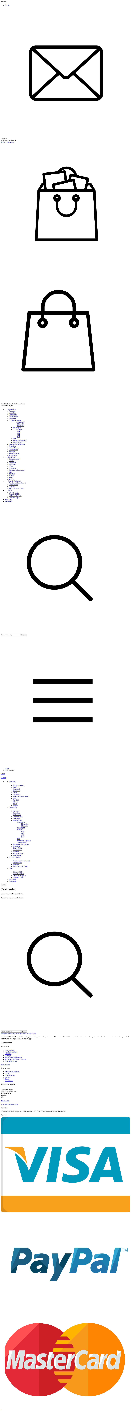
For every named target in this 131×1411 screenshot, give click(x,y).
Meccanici (20, 426)
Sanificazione (13, 450)
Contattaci (8, 1054)
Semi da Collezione (13, 481)
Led (14, 439)
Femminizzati (13, 485)
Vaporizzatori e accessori (17, 470)
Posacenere (12, 464)
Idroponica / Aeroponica (17, 444)
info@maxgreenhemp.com (9, 1104)
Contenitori (12, 468)
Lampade (17, 429)
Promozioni (8, 501)
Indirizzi (7, 1077)
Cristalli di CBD (14, 494)
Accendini (12, 463)
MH (18, 433)
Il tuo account (5, 1064)
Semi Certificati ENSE (16, 488)
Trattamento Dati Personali (13, 1057)
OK (3, 885)
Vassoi (11, 477)
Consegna (8, 1055)
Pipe (10, 472)
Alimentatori (18, 422)
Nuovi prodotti (9, 1050)
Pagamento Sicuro (11, 1061)
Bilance (11, 475)
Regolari (12, 486)
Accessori (12, 411)
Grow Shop (10, 409)
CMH (19, 431)
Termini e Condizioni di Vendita (15, 1059)
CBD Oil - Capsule (15, 496)
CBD (8, 490)
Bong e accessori (14, 459)
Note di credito (10, 1075)
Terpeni (11, 479)
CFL (18, 435)
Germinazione (13, 416)
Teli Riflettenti (17, 442)
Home (3, 774)
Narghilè (12, 474)
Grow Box (12, 418)
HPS (18, 437)
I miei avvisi (9, 1081)
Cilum (11, 466)
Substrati (12, 451)
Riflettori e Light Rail (20, 440)
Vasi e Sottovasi (14, 453)
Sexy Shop (8, 499)
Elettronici (20, 424)
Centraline (12, 413)
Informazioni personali (12, 1071)
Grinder (11, 461)
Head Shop (10, 457)
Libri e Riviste (13, 448)
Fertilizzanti (13, 415)
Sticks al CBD (13, 492)
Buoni (7, 1079)
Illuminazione (15, 420)
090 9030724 (5, 1101)
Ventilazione (13, 455)
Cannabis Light (14, 498)
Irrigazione (12, 446)
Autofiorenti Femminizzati (17, 483)
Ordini (7, 1073)
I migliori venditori (11, 1052)
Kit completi (17, 427)
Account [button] (4, 2)
